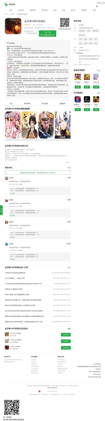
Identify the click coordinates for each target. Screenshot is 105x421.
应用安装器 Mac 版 (9, 362)
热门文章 (45, 103)
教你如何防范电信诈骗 (94, 377)
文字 (95, 39)
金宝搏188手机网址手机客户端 (12, 359)
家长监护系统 (61, 371)
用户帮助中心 (61, 359)
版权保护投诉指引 (63, 368)
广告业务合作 (35, 368)
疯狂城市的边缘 (78, 105)
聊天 (90, 43)
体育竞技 (82, 35)
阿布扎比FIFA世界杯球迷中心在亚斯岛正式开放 (20, 305)
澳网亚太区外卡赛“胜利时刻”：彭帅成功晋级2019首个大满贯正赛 (24, 322)
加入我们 (33, 362)
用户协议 (60, 364)
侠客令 (96, 105)
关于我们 (33, 359)
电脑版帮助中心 (62, 362)
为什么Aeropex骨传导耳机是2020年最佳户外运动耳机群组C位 (24, 311)
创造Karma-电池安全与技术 (14, 289)
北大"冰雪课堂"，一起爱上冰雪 (15, 278)
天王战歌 (77, 82)
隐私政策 (80, 53)
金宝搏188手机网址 (10, 4)
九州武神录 (87, 105)
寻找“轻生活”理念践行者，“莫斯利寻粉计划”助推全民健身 (23, 300)
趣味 (85, 39)
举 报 (1, 210)
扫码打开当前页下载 (65, 29)
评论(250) (27, 103)
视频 (85, 43)
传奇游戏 (82, 31)
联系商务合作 (35, 366)
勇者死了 (87, 82)
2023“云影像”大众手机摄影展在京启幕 (17, 294)
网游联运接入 (35, 371)
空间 (95, 43)
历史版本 (62, 103)
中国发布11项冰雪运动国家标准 (15, 273)
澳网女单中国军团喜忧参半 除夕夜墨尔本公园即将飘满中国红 (24, 316)
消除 (90, 39)
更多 (69, 167)
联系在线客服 (97, 374)
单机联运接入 (35, 373)
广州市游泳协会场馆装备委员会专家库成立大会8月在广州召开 (24, 284)
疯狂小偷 (96, 82)
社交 (80, 43)
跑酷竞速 (95, 31)
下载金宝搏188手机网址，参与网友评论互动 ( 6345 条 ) (38, 173)
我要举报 (60, 373)
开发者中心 (34, 364)
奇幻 (88, 31)
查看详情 (66, 335)
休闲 (80, 39)
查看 (77, 87)
